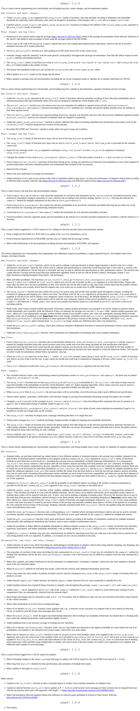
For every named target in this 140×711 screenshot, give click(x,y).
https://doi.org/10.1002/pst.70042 (66, 36)
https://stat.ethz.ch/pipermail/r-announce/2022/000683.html (87, 690)
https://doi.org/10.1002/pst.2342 (57, 181)
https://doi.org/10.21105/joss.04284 (22, 697)
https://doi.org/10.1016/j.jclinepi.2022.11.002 (65, 547)
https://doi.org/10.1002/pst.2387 (111, 181)
